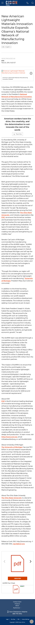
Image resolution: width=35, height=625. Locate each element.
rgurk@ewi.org (19, 544)
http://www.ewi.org (9, 437)
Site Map (13, 619)
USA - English (6, 47)
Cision (20, 622)
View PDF (17, 578)
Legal (7, 619)
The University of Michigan (12, 447)
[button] (27, 3)
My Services (16, 608)
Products (17, 604)
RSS (18, 619)
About (17, 605)
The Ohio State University (11, 498)
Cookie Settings (25, 619)
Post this (19, 134)
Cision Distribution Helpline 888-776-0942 (17, 613)
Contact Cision (17, 602)
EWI (3, 217)
